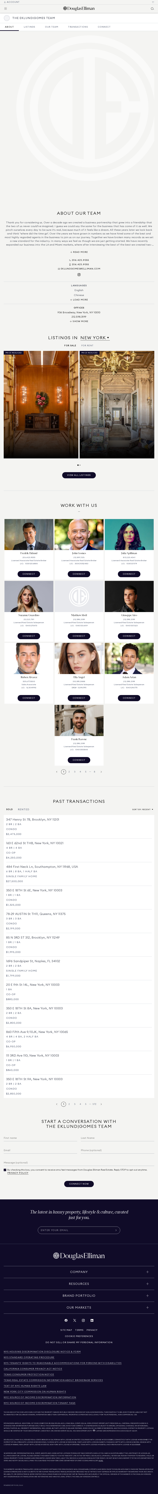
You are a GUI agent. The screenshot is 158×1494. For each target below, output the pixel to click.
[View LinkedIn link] (92, 1321)
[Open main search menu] (152, 8)
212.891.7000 (44, 1423)
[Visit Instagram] (79, 275)
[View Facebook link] (66, 1321)
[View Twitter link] (75, 1321)
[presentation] (79, 408)
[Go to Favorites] (153, 2)
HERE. (101, 1460)
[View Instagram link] (83, 1321)
